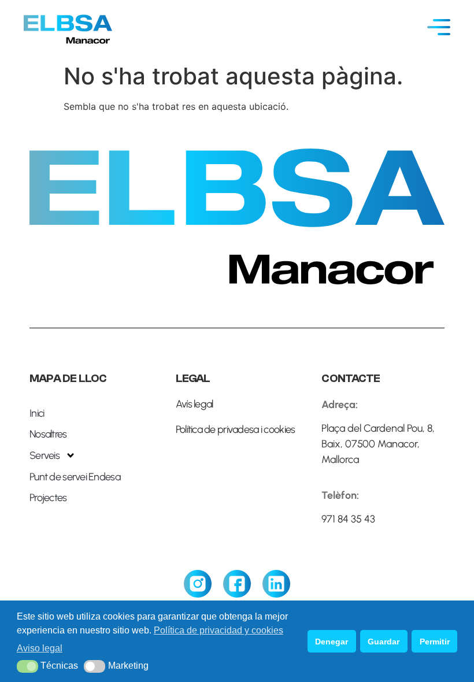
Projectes (48, 497)
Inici (36, 413)
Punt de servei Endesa (74, 476)
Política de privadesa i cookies (235, 429)
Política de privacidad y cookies (218, 630)
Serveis (44, 455)
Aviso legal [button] (39, 648)
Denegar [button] (331, 641)
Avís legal (194, 404)
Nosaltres (48, 434)
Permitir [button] (435, 641)
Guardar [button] (383, 641)
